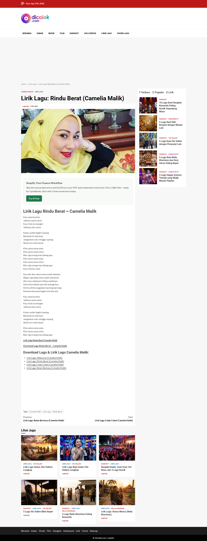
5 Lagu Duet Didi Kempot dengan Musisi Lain (148, 123)
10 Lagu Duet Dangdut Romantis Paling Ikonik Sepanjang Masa (148, 105)
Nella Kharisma (68, 511)
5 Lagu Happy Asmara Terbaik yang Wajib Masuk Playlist (148, 176)
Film (62, 33)
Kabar (40, 33)
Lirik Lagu (106, 33)
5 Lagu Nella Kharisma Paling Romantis (78, 492)
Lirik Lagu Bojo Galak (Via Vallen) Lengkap (78, 448)
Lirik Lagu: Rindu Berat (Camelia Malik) (45, 361)
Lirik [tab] (171, 92)
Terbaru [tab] (145, 92)
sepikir (111, 537)
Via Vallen (37, 464)
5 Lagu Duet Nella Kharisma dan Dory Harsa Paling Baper (148, 158)
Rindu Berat (54, 211)
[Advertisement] (103, 59)
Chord (85, 530)
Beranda (27, 33)
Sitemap (94, 530)
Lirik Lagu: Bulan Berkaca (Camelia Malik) (46, 367)
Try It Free (34, 198)
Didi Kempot (174, 119)
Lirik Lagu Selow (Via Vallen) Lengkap (39, 448)
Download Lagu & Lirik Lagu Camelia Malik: (56, 352)
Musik (51, 33)
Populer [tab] (159, 92)
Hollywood (90, 33)
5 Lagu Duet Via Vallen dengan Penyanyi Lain (148, 141)
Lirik (78, 530)
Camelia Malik (27, 91)
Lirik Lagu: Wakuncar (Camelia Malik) (44, 357)
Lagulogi (26, 106)
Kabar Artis (174, 154)
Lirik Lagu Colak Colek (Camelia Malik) (45, 364)
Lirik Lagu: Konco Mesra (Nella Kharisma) (117, 492)
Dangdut (74, 33)
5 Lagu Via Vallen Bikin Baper (39, 492)
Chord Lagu (123, 33)
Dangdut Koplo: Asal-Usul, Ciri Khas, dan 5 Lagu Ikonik (117, 448)
